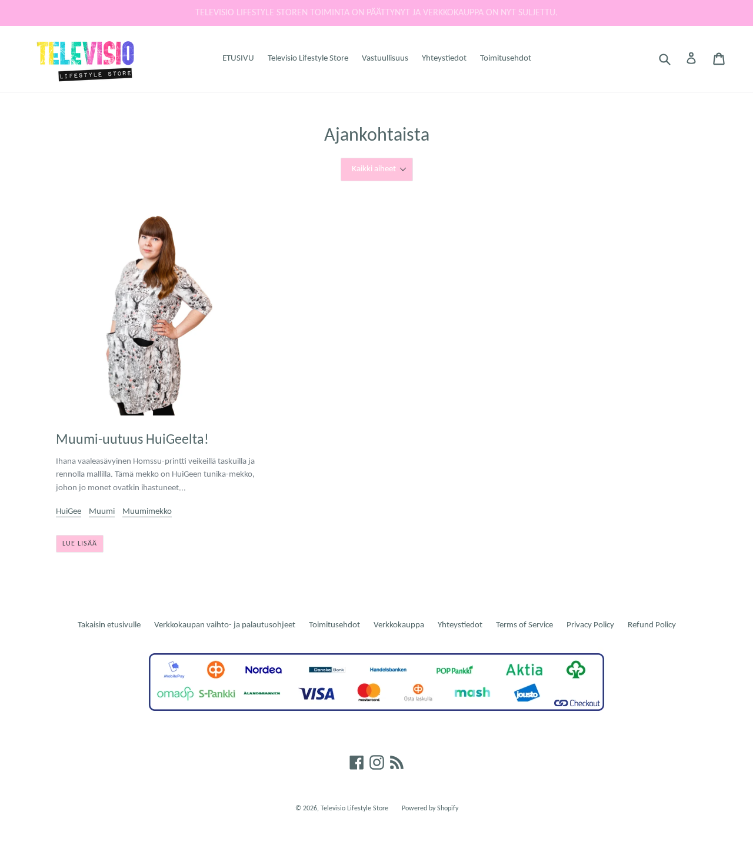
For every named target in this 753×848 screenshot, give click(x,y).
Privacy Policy (590, 625)
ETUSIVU (238, 58)
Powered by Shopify (430, 808)
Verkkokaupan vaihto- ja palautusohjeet (224, 625)
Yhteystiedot (444, 58)
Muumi (102, 511)
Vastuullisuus (385, 58)
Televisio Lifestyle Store (308, 58)
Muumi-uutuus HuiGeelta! (132, 440)
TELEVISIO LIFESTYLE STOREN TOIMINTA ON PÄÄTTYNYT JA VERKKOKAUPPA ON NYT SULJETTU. (376, 13)
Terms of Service (524, 625)
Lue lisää (79, 543)
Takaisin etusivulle (109, 625)
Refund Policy (652, 625)
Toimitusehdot (505, 58)
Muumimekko (147, 511)
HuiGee (68, 511)
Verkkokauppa (399, 625)
